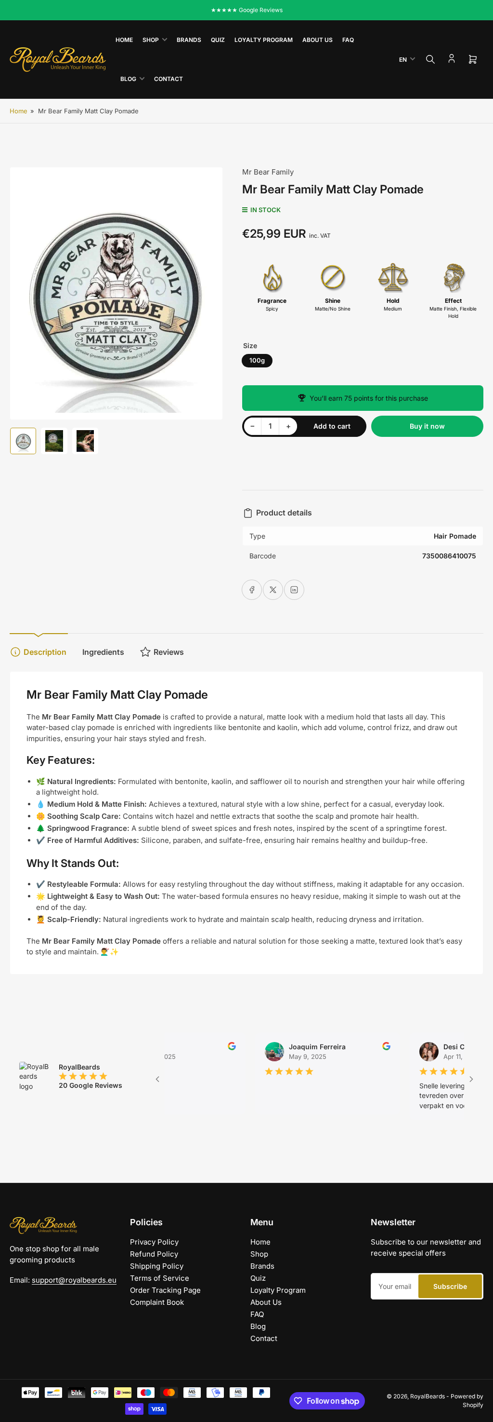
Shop (151, 39)
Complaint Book (157, 1302)
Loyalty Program (263, 39)
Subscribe (450, 1286)
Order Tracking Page (165, 1290)
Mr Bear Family (268, 171)
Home (124, 39)
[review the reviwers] (212, 1047)
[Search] (430, 59)
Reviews (169, 652)
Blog (128, 78)
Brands (189, 39)
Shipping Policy (156, 1266)
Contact (168, 78)
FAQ (348, 39)
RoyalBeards (427, 1396)
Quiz (218, 39)
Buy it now (427, 426)
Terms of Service (159, 1278)
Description (45, 652)
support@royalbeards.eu (74, 1280)
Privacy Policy (154, 1241)
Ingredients (103, 652)
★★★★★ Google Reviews (247, 10)
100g (257, 360)
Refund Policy (154, 1254)
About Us (317, 39)
